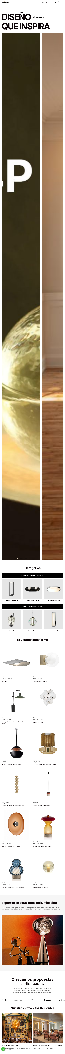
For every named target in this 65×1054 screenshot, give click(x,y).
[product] (17, 660)
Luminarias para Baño (53, 600)
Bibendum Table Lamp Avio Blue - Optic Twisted (14, 887)
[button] (55, 2)
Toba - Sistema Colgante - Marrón (42, 805)
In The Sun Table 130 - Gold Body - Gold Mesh (45, 764)
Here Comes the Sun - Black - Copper (11, 764)
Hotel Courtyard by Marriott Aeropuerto (47, 1046)
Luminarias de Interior (32, 600)
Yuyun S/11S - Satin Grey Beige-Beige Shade (13, 805)
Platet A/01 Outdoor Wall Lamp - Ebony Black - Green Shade (15, 722)
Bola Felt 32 (4, 681)
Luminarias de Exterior (11, 600)
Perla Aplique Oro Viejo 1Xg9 (40, 681)
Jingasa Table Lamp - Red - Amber (42, 846)
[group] (21, 296)
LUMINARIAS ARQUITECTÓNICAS (32, 576)
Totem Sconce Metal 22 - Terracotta (11, 846)
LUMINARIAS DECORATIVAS (32, 606)
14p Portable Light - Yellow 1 (40, 887)
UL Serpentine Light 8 (38, 722)
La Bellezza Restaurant (10, 1046)
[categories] (11, 589)
